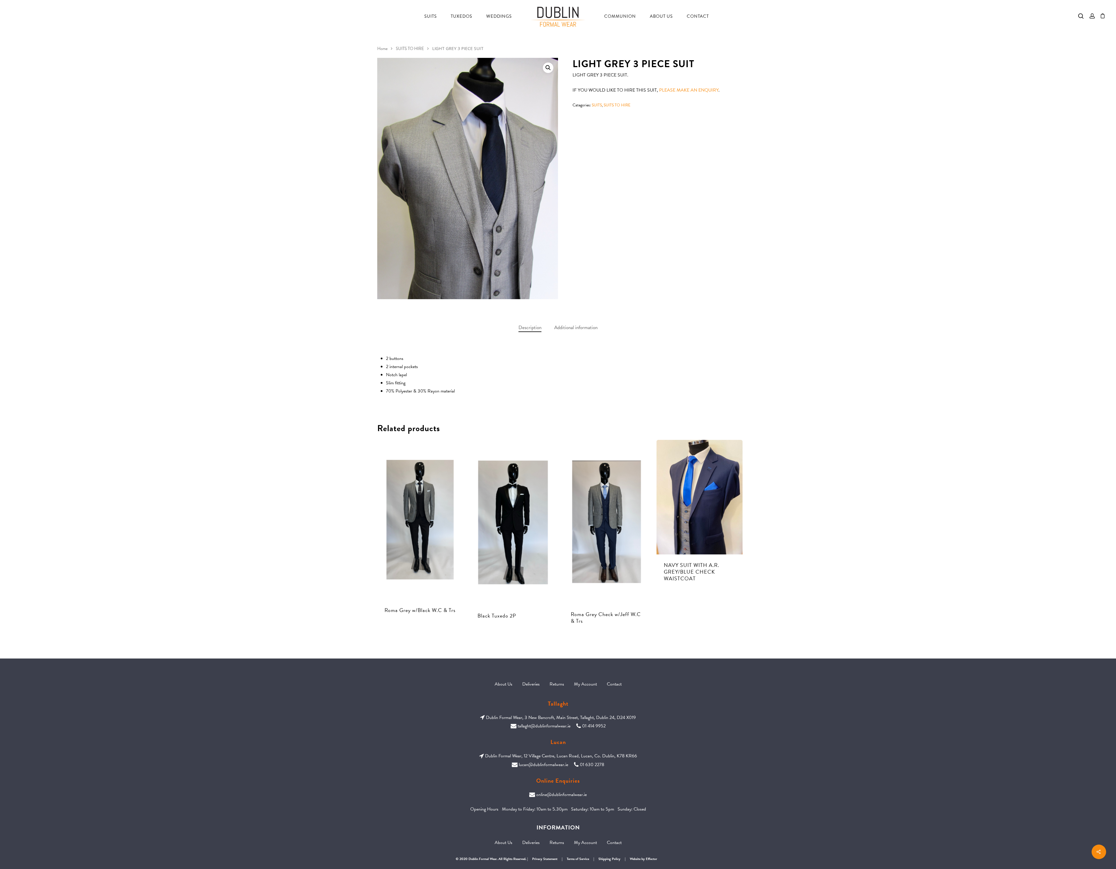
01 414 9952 (594, 725)
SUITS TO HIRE (410, 48)
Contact (698, 16)
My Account (585, 684)
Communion (620, 16)
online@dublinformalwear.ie (561, 794)
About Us (661, 16)
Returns (557, 684)
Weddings (499, 16)
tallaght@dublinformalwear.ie (544, 725)
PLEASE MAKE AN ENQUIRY (688, 90)
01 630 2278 (592, 764)
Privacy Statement (544, 858)
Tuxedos (461, 16)
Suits (430, 16)
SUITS (597, 105)
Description (529, 327)
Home (382, 48)
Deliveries (531, 684)
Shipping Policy (609, 858)
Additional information (576, 327)
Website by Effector (643, 858)
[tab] (530, 327)
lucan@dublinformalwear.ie (543, 764)
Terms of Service (578, 858)
